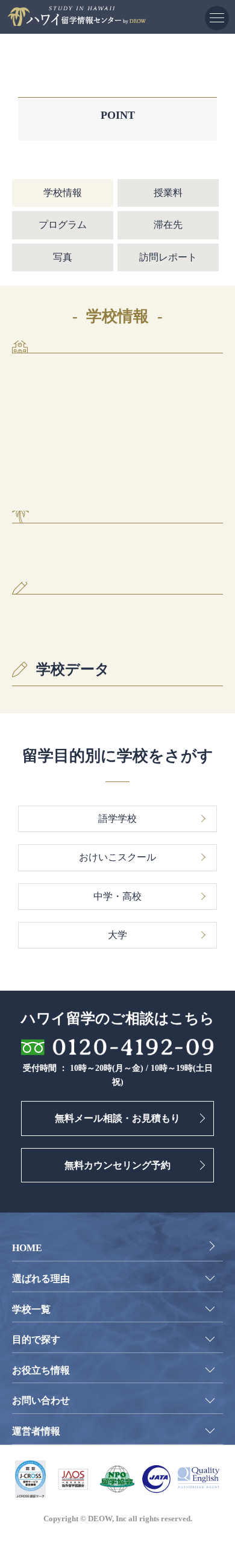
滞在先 (168, 224)
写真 (62, 257)
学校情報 (62, 193)
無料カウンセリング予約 (117, 1165)
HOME (27, 1248)
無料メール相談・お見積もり (117, 1118)
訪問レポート (168, 257)
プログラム (63, 224)
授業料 (168, 193)
